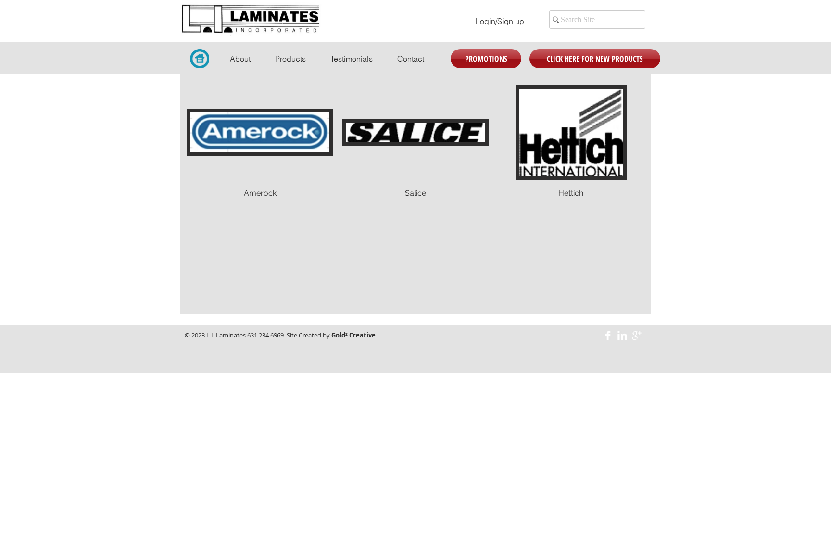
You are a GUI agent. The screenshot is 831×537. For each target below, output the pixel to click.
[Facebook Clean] (608, 335)
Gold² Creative (353, 335)
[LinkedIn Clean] (622, 335)
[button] (260, 152)
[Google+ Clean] (637, 335)
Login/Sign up (500, 21)
